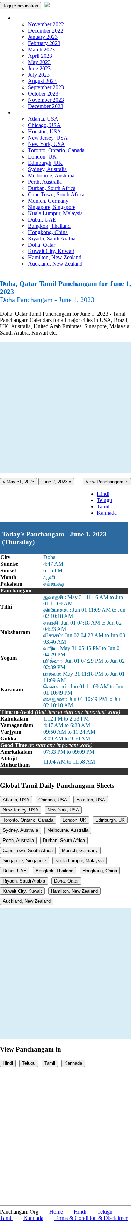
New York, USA (46, 144)
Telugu (104, 500)
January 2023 (43, 37)
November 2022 (46, 24)
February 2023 (44, 43)
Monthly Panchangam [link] (38, 18)
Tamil (103, 506)
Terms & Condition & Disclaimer (91, 1218)
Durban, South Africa (51, 188)
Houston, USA (44, 131)
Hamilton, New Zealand (54, 257)
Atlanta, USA (43, 119)
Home (56, 1212)
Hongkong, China (48, 232)
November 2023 (46, 100)
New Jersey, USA (48, 138)
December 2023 (45, 106)
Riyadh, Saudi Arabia (51, 238)
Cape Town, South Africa (56, 194)
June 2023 (39, 68)
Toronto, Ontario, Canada (56, 150)
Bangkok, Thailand (49, 226)
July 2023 (39, 75)
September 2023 (46, 87)
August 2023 (42, 81)
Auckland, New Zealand (55, 264)
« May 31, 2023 (18, 481)
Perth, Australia (45, 182)
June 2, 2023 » (56, 481)
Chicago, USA (44, 125)
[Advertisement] (65, 407)
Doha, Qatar (41, 245)
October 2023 (43, 94)
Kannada (107, 513)
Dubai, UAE (42, 220)
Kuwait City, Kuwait (51, 251)
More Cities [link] (27, 112)
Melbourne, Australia (51, 175)
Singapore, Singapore (51, 207)
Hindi (103, 494)
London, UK (42, 157)
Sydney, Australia (47, 169)
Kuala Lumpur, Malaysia (55, 213)
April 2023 (40, 56)
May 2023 (39, 62)
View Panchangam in (107, 481)
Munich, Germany (48, 201)
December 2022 (45, 31)
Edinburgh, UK (45, 163)
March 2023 (41, 49)
